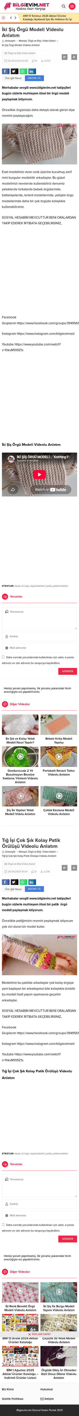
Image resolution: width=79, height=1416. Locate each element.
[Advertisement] (39, 270)
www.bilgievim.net (42, 88)
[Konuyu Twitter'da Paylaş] (14, 71)
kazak (17, 586)
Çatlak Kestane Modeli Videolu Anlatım (58, 812)
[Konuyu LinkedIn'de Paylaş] (32, 71)
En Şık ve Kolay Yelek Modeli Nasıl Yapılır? (20, 740)
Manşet (23, 40)
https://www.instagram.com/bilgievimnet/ (46, 334)
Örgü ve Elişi (34, 40)
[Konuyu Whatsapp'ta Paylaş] (23, 71)
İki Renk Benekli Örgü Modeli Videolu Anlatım (20, 1308)
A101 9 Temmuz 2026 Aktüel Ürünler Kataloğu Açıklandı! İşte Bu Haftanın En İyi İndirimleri (47, 19)
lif (22, 586)
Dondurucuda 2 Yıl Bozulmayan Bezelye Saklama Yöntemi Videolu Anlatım (20, 776)
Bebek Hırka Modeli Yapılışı (58, 740)
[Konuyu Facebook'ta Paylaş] (6, 71)
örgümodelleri (37, 586)
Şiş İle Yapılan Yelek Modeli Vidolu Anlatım (20, 812)
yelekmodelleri (60, 586)
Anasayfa (10, 40)
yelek (49, 586)
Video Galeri (49, 40)
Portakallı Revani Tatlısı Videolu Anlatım (59, 772)
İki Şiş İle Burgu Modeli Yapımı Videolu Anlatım (59, 1308)
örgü (26, 586)
